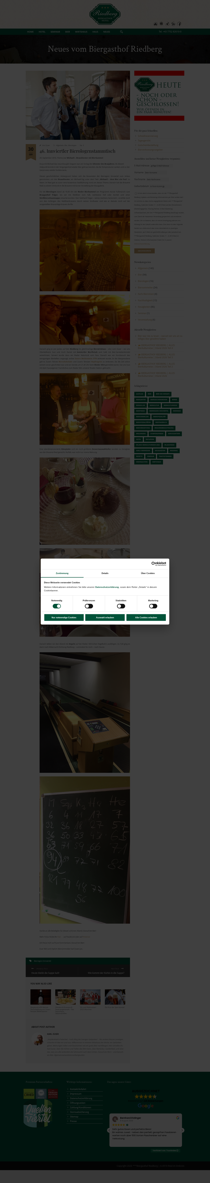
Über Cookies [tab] (148, 573)
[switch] (89, 606)
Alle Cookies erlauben (146, 617)
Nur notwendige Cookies (64, 617)
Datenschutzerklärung (107, 587)
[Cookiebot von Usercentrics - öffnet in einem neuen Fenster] (153, 564)
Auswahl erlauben (105, 617)
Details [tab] (105, 573)
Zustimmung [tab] (62, 573)
